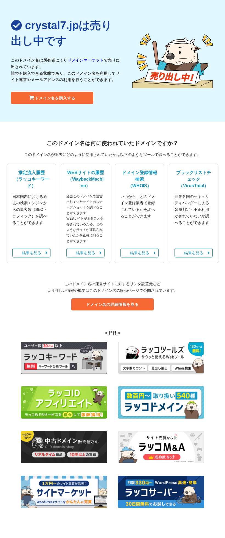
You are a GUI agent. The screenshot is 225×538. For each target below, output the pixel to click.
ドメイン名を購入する (55, 98)
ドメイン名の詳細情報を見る (112, 304)
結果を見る (31, 253)
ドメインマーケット (86, 60)
